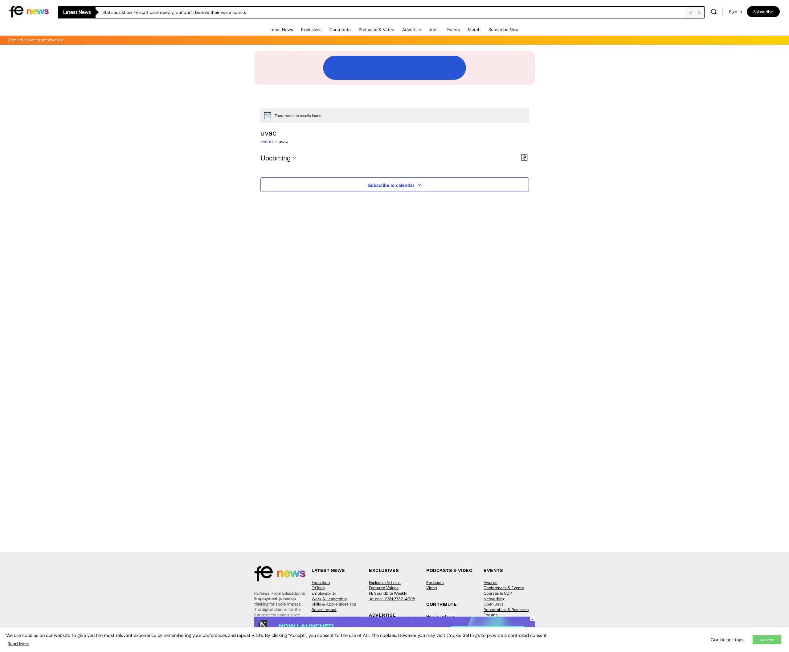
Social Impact (324, 609)
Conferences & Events (504, 587)
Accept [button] (767, 639)
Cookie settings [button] (727, 640)
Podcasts (435, 582)
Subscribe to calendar (391, 185)
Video (431, 587)
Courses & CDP (498, 593)
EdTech (318, 587)
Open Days (494, 604)
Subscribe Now (504, 29)
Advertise (411, 29)
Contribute (340, 29)
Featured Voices (384, 587)
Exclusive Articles (385, 582)
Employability (324, 593)
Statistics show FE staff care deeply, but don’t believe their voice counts (174, 12)
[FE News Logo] (29, 11)
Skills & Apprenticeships (334, 604)
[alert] (394, 115)
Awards (490, 582)
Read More (18, 643)
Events (453, 29)
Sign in (735, 11)
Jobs (434, 29)
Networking (494, 598)
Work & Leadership (329, 598)
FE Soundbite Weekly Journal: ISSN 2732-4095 (392, 596)
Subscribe (763, 11)
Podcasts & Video (376, 29)
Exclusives (311, 29)
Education (321, 582)
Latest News (280, 29)
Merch (474, 29)
